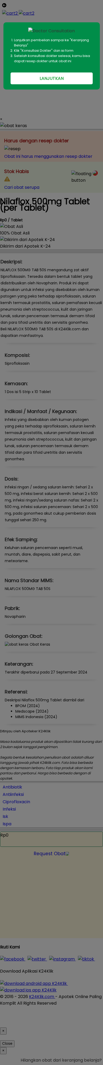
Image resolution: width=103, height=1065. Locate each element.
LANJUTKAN (52, 78)
